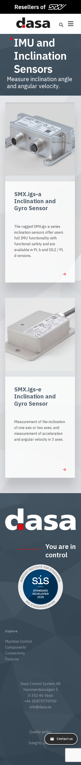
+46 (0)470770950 (40, 701)
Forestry (12, 659)
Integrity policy (40, 743)
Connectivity (15, 653)
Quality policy (40, 732)
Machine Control (18, 641)
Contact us (65, 739)
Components (15, 647)
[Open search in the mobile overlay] (61, 24)
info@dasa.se (40, 707)
